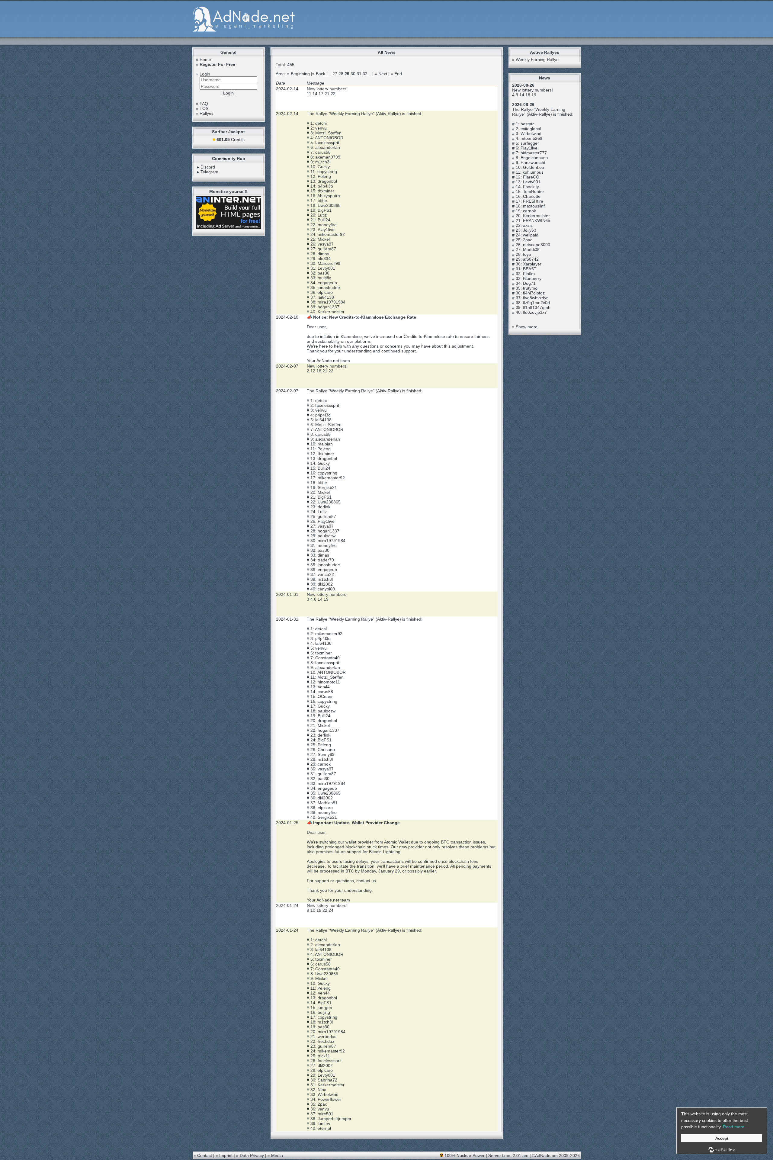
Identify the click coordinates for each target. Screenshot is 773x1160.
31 (359, 73)
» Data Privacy (250, 1155)
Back (320, 73)
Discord (207, 167)
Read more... (735, 1126)
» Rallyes (204, 113)
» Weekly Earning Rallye (535, 59)
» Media (275, 1155)
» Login (203, 74)
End (398, 73)
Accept (721, 1138)
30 (353, 73)
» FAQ (202, 103)
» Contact (203, 1155)
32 (365, 73)
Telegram (209, 171)
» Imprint (224, 1155)
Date (280, 83)
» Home (203, 59)
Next (382, 73)
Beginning (300, 73)
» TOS (202, 108)
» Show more (524, 326)
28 (340, 73)
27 (334, 73)
